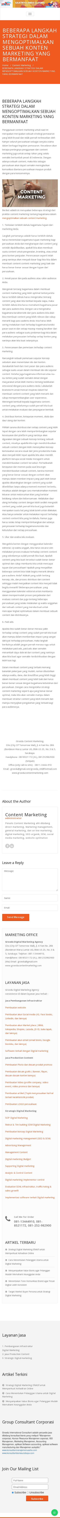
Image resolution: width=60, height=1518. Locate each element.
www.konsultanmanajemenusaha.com (19, 1450)
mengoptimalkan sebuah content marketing (24, 218)
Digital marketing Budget (18, 1159)
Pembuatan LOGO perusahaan (21, 1103)
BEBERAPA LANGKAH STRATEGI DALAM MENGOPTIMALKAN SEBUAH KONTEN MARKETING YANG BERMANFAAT (28, 111)
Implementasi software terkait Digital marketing (30, 1197)
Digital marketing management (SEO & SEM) (28, 1138)
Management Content (16, 1152)
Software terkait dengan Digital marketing (26, 1050)
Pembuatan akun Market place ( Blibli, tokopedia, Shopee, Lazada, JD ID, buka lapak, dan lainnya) (28, 1029)
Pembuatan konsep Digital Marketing (24, 1131)
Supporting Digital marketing (20, 1165)
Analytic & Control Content (18, 1172)
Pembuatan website (15, 1007)
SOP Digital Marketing (16, 1117)
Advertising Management (18, 1145)
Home (5, 65)
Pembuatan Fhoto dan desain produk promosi (28, 1064)
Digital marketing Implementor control (24, 1179)
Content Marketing (21, 65)
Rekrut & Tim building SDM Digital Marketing (28, 1124)
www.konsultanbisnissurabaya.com (18, 1453)
